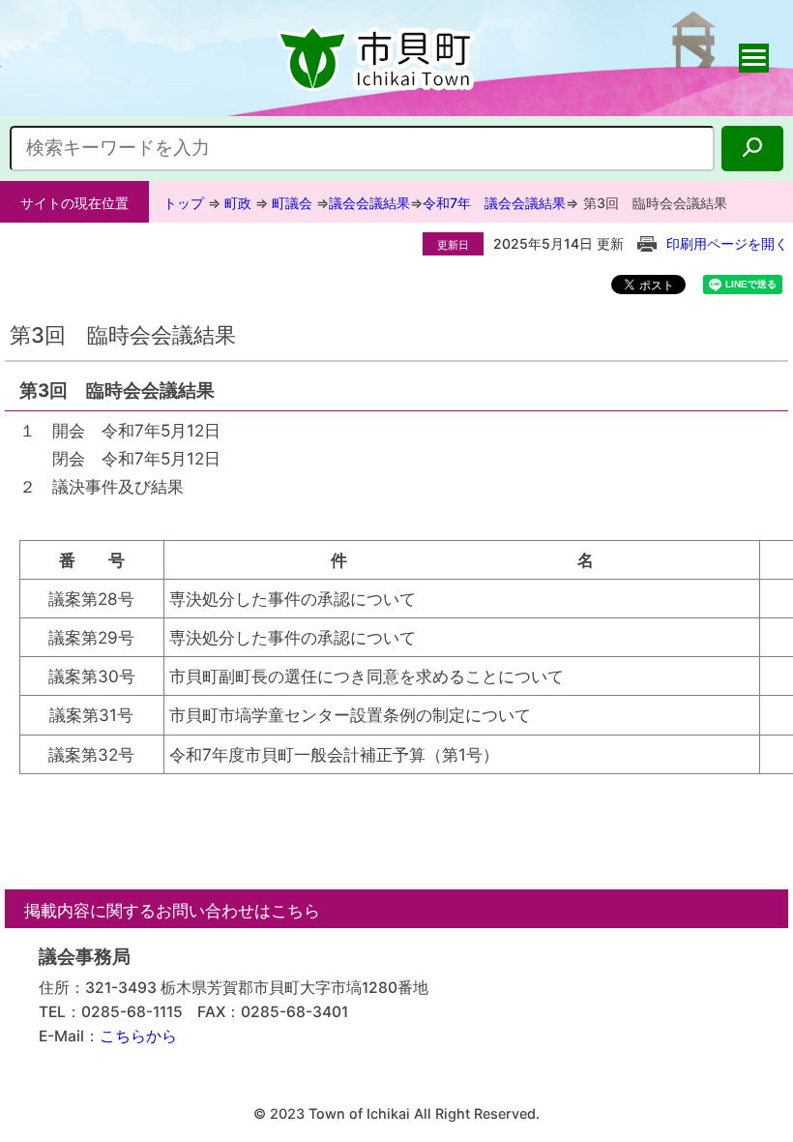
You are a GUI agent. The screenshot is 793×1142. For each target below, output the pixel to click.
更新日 (453, 245)
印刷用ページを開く (727, 243)
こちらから (138, 1036)
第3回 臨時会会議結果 (655, 203)
